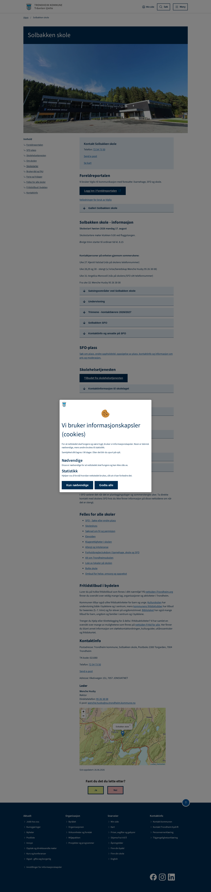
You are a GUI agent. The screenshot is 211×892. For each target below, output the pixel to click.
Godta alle (106, 485)
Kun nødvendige (77, 485)
